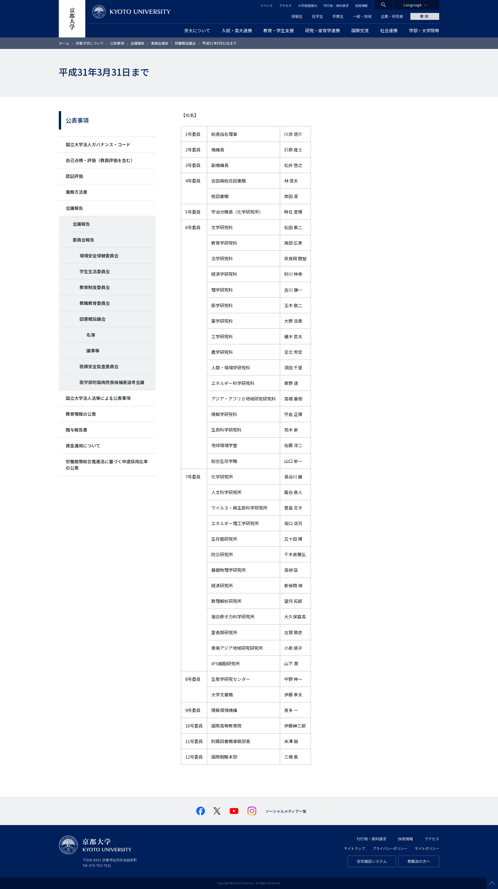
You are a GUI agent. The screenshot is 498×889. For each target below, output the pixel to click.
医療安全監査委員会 (99, 366)
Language (412, 4)
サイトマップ (354, 848)
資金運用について (83, 445)
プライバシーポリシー (390, 848)
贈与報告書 (76, 430)
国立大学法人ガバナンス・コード (98, 144)
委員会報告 (159, 43)
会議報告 (137, 43)
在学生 (317, 16)
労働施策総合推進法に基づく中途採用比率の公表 (107, 464)
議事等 (92, 350)
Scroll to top (492, 883)
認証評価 (74, 176)
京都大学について (89, 43)
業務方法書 (76, 192)
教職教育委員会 (95, 303)
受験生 (297, 16)
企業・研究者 (392, 16)
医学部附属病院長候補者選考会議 (112, 382)
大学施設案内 (307, 5)
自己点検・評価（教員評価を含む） (100, 160)
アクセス (285, 5)
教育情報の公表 (81, 414)
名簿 (90, 335)
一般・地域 (362, 16)
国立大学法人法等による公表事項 (98, 398)
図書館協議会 (185, 43)
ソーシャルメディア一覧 (285, 811)
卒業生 (338, 16)
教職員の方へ (419, 861)
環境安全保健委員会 (99, 255)
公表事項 (117, 43)
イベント (266, 5)
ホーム (64, 43)
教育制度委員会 (95, 287)
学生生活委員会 (95, 271)
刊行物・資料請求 (336, 5)
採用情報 (361, 5)
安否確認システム (372, 861)
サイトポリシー (427, 848)
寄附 (425, 16)
